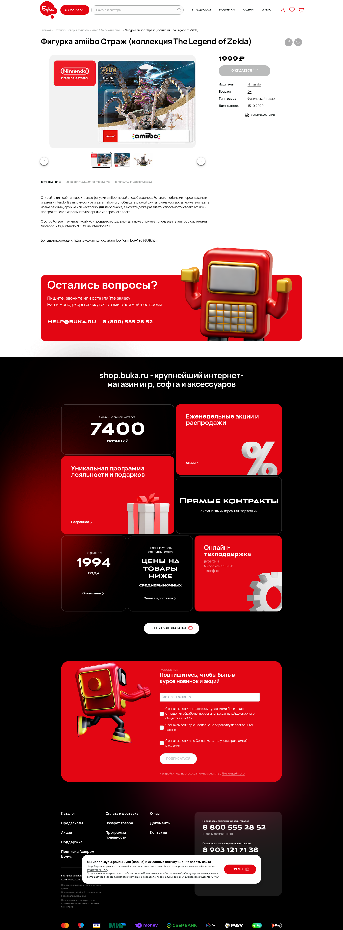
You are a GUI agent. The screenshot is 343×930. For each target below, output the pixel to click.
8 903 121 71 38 (230, 850)
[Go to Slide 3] (143, 160)
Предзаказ (201, 9)
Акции (248, 9)
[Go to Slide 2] (122, 160)
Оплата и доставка (158, 598)
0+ (249, 91)
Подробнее (80, 522)
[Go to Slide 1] (101, 160)
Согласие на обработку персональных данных (191, 873)
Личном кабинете (233, 773)
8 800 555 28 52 (234, 827)
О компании (91, 593)
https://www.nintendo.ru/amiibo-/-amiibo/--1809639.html (116, 240)
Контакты (158, 833)
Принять (237, 869)
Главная (46, 30)
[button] (122, 101)
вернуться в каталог (168, 628)
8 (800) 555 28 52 (128, 322)
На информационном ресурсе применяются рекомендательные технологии (80, 903)
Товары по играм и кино (82, 30)
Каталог (59, 30)
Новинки (227, 9)
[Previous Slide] (44, 161)
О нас (266, 9)
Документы (160, 823)
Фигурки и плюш (111, 30)
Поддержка (71, 842)
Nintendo (254, 84)
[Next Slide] (201, 161)
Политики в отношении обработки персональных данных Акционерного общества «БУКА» (209, 713)
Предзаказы (72, 823)
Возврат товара (119, 823)
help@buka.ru (71, 322)
